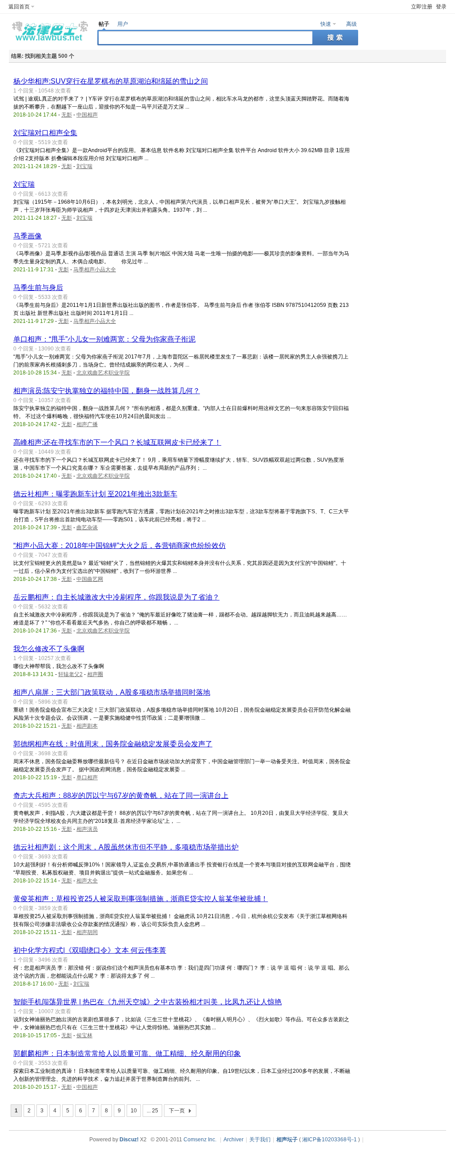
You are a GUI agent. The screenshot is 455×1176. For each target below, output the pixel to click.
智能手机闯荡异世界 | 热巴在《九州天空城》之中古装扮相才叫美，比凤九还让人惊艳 (147, 1002)
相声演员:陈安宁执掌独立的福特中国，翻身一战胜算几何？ (106, 391)
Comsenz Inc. (200, 1139)
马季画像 (27, 236)
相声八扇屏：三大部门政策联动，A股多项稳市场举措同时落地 (111, 692)
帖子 (104, 24)
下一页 (177, 1111)
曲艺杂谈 (87, 527)
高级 (351, 24)
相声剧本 (87, 726)
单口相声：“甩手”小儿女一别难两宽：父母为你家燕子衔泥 (104, 339)
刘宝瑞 (84, 166)
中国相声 (87, 115)
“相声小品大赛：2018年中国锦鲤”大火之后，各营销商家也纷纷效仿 (119, 545)
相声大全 (87, 881)
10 (134, 1111)
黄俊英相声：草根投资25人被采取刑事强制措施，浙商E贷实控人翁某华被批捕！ (140, 898)
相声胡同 (87, 932)
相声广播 (87, 424)
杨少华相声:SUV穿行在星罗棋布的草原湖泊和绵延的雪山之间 (110, 81)
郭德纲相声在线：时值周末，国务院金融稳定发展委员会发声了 (112, 744)
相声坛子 (287, 1139)
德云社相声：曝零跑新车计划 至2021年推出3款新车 (95, 494)
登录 (441, 7)
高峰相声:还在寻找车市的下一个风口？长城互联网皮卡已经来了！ (117, 442)
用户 (122, 24)
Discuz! (129, 1139)
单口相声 (87, 777)
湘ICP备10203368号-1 (329, 1139)
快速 (325, 24)
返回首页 (19, 7)
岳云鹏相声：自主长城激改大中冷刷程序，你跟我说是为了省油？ (116, 597)
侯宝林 (84, 1035)
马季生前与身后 (38, 287)
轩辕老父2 (70, 674)
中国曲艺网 (89, 579)
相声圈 (95, 674)
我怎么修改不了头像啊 (48, 648)
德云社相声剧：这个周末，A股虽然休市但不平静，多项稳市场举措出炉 (126, 847)
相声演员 (87, 829)
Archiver (233, 1139)
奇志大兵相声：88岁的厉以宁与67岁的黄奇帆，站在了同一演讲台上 (120, 795)
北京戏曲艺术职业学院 (103, 373)
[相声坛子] (48, 43)
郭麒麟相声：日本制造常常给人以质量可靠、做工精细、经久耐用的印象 (127, 1053)
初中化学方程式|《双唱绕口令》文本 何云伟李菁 (89, 950)
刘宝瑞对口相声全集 (45, 133)
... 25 (152, 1111)
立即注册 (421, 7)
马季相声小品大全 (94, 269)
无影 (66, 115)
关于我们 (260, 1139)
